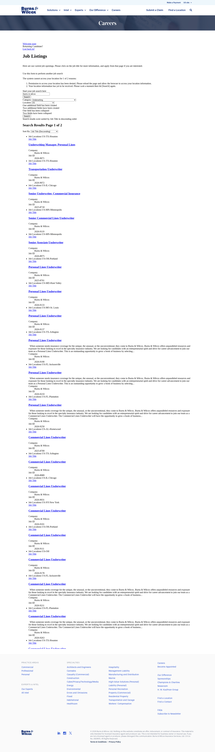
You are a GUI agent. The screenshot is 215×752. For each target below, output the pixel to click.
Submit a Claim (154, 10)
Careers (116, 10)
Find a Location (177, 10)
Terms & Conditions (98, 742)
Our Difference (97, 10)
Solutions (52, 10)
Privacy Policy (115, 742)
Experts (79, 10)
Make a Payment (174, 3)
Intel (66, 10)
